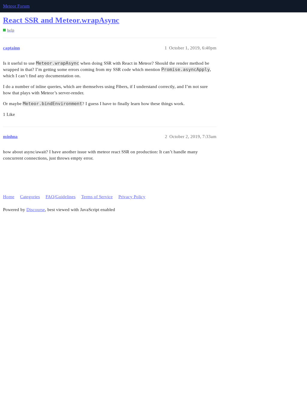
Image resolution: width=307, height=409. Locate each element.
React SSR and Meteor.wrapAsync (61, 20)
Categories (30, 196)
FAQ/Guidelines (61, 196)
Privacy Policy (131, 196)
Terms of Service (97, 196)
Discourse (35, 209)
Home (8, 196)
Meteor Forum (16, 6)
